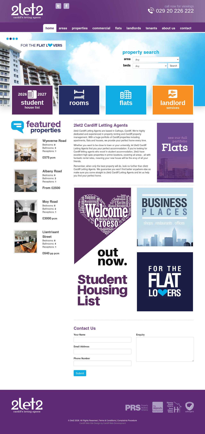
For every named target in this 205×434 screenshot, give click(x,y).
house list (32, 104)
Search (173, 65)
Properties (80, 28)
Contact (185, 28)
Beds (127, 65)
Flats (118, 28)
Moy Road (50, 201)
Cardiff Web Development (114, 423)
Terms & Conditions (107, 420)
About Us (168, 28)
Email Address (81, 346)
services (172, 104)
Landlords (134, 28)
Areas (63, 28)
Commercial (101, 28)
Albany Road (52, 171)
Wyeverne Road (54, 140)
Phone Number (82, 358)
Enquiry (140, 334)
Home (49, 28)
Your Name (79, 334)
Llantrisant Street (50, 234)
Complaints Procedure (127, 420)
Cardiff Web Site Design (89, 423)
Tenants (151, 28)
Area (127, 59)
